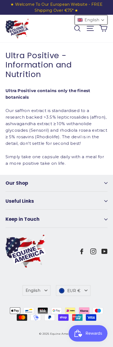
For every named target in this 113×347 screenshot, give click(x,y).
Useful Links (19, 201)
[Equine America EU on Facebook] (82, 251)
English (33, 290)
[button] (91, 20)
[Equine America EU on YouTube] (104, 251)
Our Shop (16, 183)
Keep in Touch (22, 219)
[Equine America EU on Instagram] (93, 251)
